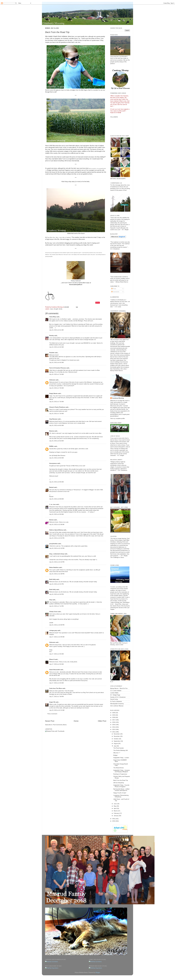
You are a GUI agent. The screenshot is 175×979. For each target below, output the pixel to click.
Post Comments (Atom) (60, 724)
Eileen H (51, 659)
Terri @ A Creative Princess (57, 368)
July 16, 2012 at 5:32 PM (56, 594)
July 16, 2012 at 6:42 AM (56, 347)
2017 (114, 720)
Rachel (51, 487)
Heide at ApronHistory (56, 530)
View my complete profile (117, 418)
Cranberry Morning (118, 398)
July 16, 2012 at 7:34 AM (56, 413)
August (116, 743)
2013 (114, 729)
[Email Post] (76, 307)
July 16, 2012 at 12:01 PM (56, 538)
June (115, 803)
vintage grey (53, 630)
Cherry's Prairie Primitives (57, 407)
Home (76, 721)
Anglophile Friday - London (121, 757)
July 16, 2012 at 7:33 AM (56, 401)
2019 (114, 715)
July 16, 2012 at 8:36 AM (56, 482)
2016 (114, 722)
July (115, 746)
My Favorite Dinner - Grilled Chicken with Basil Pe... (121, 789)
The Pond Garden (118, 748)
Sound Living (114, 699)
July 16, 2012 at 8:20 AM (56, 458)
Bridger (115, 755)
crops (51, 309)
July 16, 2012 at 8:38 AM (56, 499)
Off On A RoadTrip (118, 782)
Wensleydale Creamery (117, 703)
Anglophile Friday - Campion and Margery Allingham (121, 771)
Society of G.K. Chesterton (118, 697)
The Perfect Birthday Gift (120, 750)
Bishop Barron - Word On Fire (119, 688)
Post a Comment (52, 713)
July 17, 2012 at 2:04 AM (56, 654)
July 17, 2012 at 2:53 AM (56, 664)
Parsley (51, 335)
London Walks (114, 692)
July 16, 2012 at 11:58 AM (56, 524)
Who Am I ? (116, 752)
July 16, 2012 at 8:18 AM (56, 441)
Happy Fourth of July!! (119, 793)
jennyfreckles (53, 543)
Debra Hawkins (54, 567)
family (60, 309)
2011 (113, 818)
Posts (114, 288)
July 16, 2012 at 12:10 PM (56, 548)
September (117, 741)
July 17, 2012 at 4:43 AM (56, 683)
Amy (50, 599)
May (115, 806)
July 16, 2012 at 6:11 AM (56, 330)
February (116, 813)
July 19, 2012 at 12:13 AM (56, 710)
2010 (114, 821)
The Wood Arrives (118, 767)
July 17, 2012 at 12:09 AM (56, 637)
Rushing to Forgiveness (120, 774)
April (115, 808)
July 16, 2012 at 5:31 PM (56, 584)
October (116, 738)
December (117, 734)
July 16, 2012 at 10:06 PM (56, 625)
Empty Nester (53, 393)
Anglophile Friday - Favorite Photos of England (121, 785)
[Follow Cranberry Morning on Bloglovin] (118, 237)
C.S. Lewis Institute (115, 690)
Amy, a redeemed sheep (56, 554)
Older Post (102, 721)
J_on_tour (52, 504)
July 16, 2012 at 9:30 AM (56, 514)
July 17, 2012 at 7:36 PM (56, 696)
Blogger (98, 972)
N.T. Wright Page (115, 695)
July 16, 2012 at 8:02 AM (56, 425)
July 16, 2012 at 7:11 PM (56, 606)
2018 (114, 717)
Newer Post (49, 721)
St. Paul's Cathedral (116, 701)
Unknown (52, 380)
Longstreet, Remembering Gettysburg (121, 796)
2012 (114, 732)
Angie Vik (52, 702)
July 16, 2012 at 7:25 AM (56, 388)
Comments (115, 291)
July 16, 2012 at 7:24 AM (56, 374)
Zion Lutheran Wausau (116, 706)
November (117, 736)
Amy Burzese (53, 419)
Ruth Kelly (52, 579)
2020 (114, 712)
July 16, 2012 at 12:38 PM (56, 574)
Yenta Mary (52, 316)
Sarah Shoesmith (54, 669)
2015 (114, 724)
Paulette (51, 352)
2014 (114, 727)
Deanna (51, 431)
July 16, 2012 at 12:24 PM (56, 562)
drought (56, 309)
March (116, 811)
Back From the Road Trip (120, 780)
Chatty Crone (53, 611)
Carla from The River (55, 688)
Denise (51, 520)
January (116, 815)
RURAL (51, 446)
